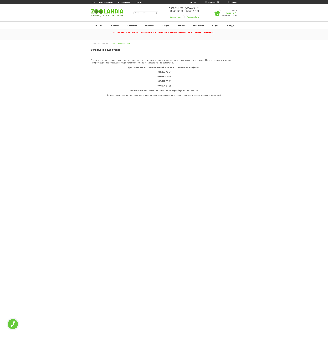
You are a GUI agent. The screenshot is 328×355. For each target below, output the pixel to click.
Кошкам (115, 25)
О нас (93, 2)
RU (195, 2)
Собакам (98, 25)
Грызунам (132, 25)
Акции (215, 25)
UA (191, 2)
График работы (193, 17)
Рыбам (181, 25)
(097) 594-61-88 (176, 11)
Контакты (138, 2)
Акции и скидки (124, 2)
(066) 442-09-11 (192, 8)
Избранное (213, 2)
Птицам (166, 25)
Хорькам (149, 25)
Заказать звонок (176, 17)
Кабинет (233, 2)
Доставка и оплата (106, 2)
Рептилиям (198, 25)
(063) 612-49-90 (192, 11)
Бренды (230, 25)
